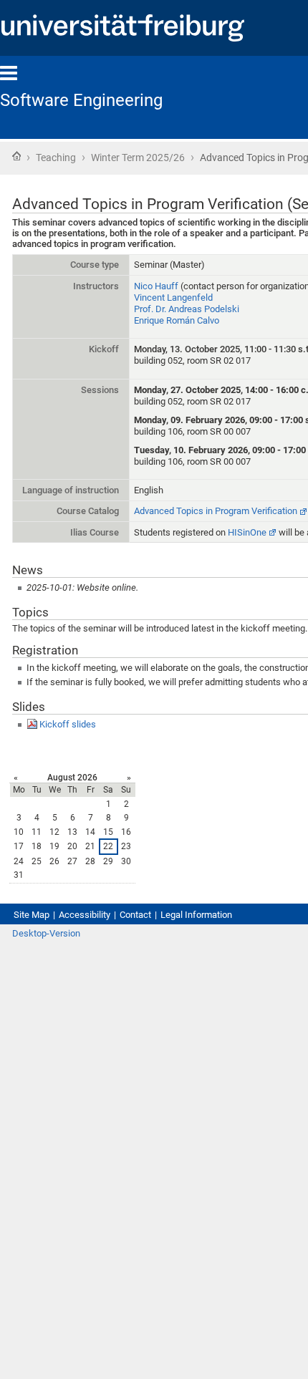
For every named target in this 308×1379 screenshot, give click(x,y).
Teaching (56, 157)
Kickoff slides (67, 724)
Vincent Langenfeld (173, 297)
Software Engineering (81, 100)
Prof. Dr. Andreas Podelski (186, 309)
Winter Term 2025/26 (138, 157)
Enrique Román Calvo (176, 320)
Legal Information (196, 914)
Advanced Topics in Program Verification (215, 510)
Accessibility (84, 914)
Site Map (31, 914)
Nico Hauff (156, 286)
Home (16, 156)
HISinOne (247, 532)
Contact (135, 914)
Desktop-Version (46, 933)
